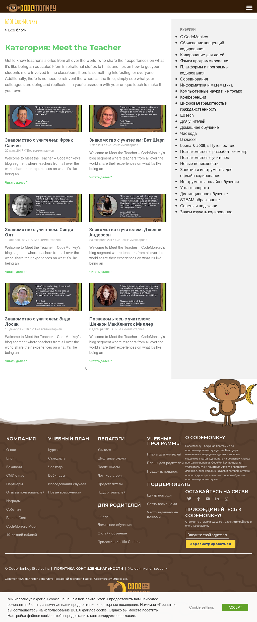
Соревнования (194, 79)
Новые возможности (199, 163)
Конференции (193, 97)
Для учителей (192, 121)
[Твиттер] (189, 499)
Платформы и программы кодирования (204, 70)
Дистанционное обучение (204, 193)
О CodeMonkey (194, 36)
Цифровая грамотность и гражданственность (203, 106)
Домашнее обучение (199, 127)
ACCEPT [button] (235, 607)
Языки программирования (204, 61)
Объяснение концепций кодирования (202, 46)
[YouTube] (208, 499)
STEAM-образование (200, 199)
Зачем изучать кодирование (206, 212)
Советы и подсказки (198, 206)
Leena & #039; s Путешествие (207, 145)
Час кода (188, 133)
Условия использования (148, 568)
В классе (188, 139)
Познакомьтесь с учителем (205, 157)
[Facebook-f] (199, 499)
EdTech (187, 115)
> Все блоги (16, 30)
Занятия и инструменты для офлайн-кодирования (206, 172)
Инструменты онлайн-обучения (209, 181)
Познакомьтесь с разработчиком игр (213, 151)
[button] (249, 8)
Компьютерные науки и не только (211, 91)
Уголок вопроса (194, 187)
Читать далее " (16, 182)
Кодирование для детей (202, 55)
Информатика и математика (206, 85)
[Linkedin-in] (217, 499)
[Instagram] (226, 499)
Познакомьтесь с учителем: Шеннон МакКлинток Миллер (121, 321)
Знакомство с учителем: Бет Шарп (127, 140)
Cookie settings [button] (201, 607)
